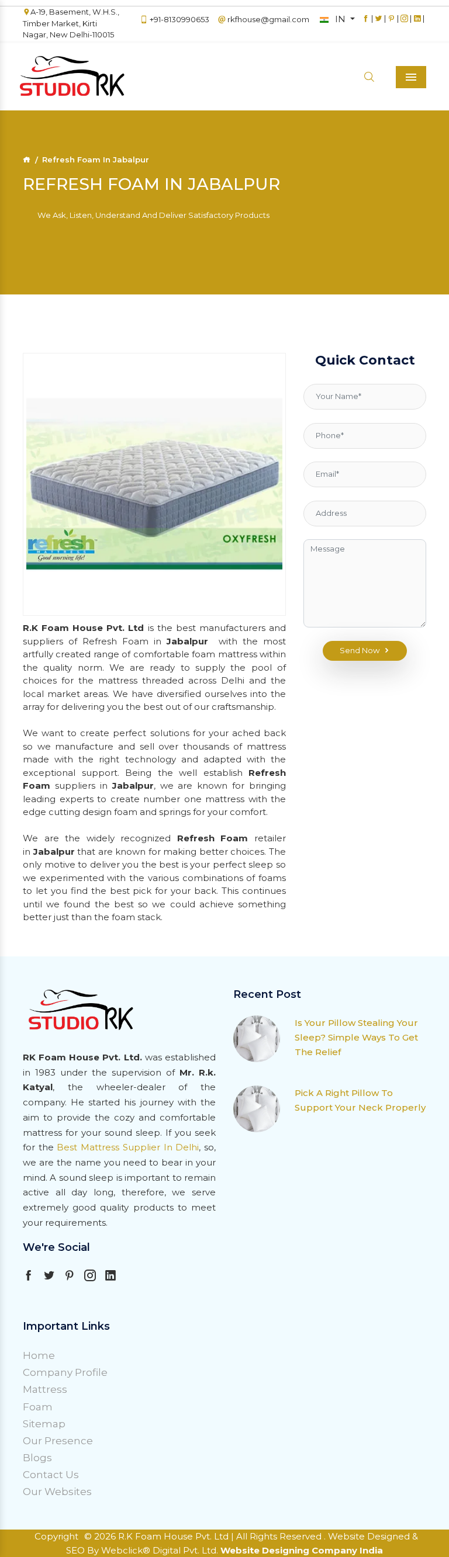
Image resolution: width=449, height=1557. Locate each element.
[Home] (26, 159)
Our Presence (58, 1441)
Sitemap (44, 1424)
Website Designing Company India (301, 1550)
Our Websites (57, 1491)
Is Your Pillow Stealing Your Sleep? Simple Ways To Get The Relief (356, 1037)
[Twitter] (378, 24)
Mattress (45, 1389)
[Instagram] (404, 24)
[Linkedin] (417, 24)
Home (39, 1355)
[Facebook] (365, 24)
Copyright (56, 1536)
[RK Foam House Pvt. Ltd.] (52, 76)
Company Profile (65, 1372)
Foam (38, 1407)
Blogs (37, 1458)
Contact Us (51, 1474)
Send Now (360, 650)
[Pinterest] (391, 24)
